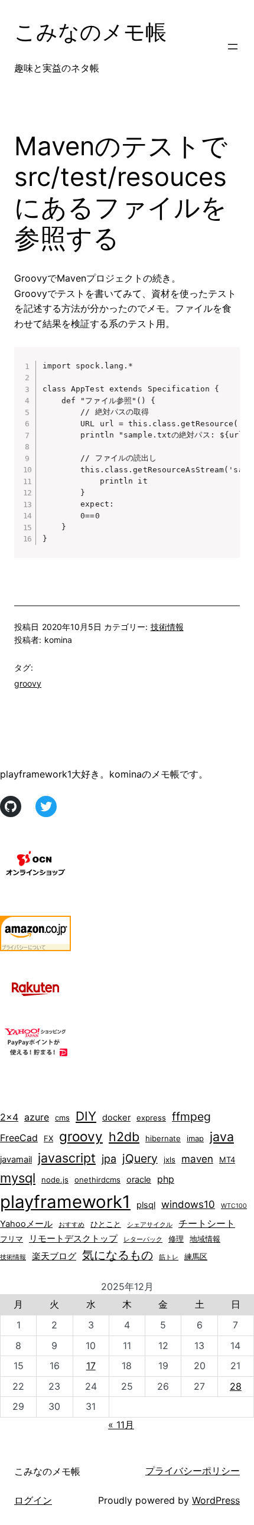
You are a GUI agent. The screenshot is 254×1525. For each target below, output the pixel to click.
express (151, 1117)
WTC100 (234, 1206)
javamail (16, 1159)
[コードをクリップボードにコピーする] (226, 372)
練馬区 (195, 1256)
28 (236, 1386)
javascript (67, 1157)
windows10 (188, 1204)
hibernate (163, 1138)
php (165, 1179)
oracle (138, 1179)
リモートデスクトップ (73, 1238)
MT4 (227, 1159)
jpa (109, 1158)
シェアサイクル (149, 1225)
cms (62, 1117)
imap (195, 1138)
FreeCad (19, 1138)
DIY (86, 1116)
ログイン (33, 1500)
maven (197, 1159)
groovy (27, 683)
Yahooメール (26, 1224)
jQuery (140, 1158)
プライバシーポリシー (192, 1471)
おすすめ (71, 1225)
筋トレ (168, 1257)
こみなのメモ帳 (90, 32)
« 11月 (121, 1425)
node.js (55, 1179)
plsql (145, 1205)
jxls (169, 1159)
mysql (17, 1178)
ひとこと (105, 1224)
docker (116, 1117)
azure (36, 1117)
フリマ (11, 1238)
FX (48, 1138)
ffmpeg (191, 1116)
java (222, 1136)
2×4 (9, 1117)
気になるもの (117, 1255)
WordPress (216, 1500)
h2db (124, 1136)
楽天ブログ (54, 1256)
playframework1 (65, 1201)
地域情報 (205, 1238)
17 (91, 1365)
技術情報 (167, 627)
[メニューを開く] (233, 47)
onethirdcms (97, 1179)
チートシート (206, 1223)
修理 (176, 1238)
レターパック (142, 1239)
